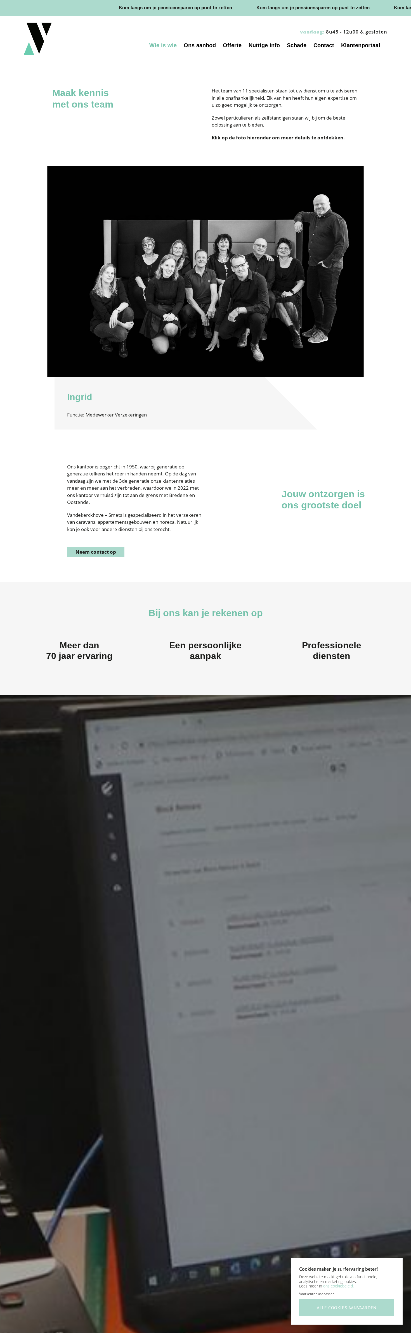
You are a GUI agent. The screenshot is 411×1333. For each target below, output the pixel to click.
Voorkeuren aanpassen (316, 1293)
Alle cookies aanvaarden (347, 1307)
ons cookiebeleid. (338, 1286)
